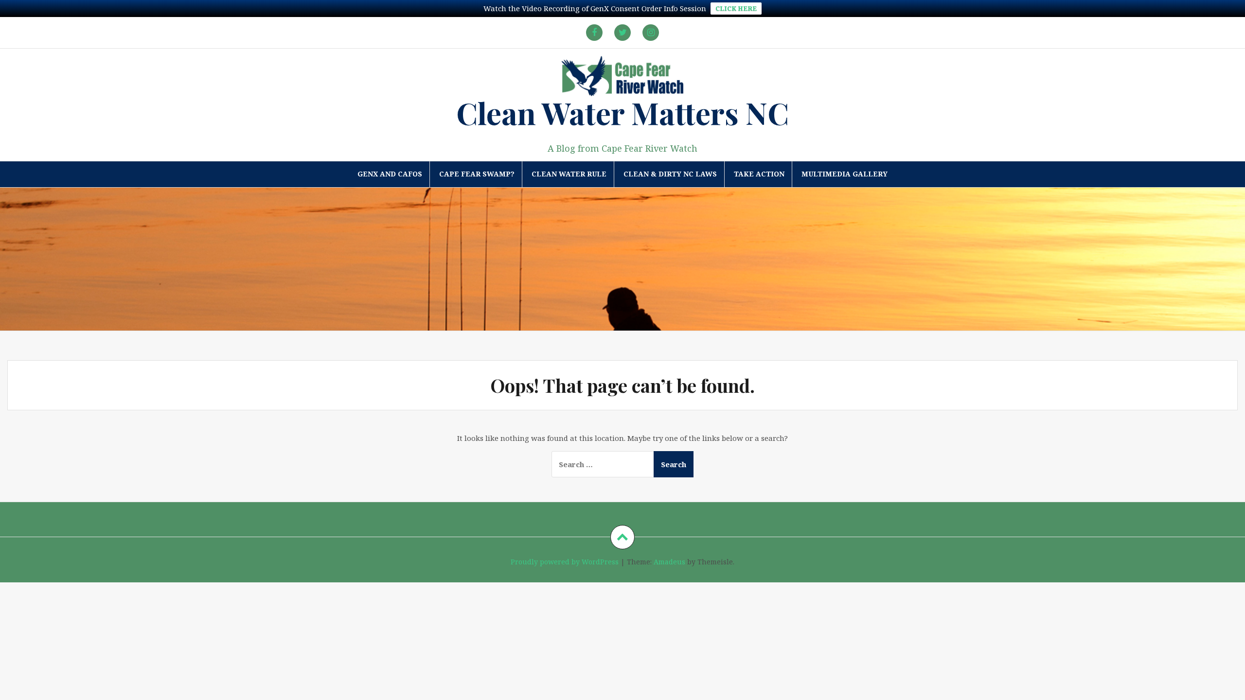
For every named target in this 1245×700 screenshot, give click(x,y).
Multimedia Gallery (844, 173)
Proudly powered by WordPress (565, 561)
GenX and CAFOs (389, 173)
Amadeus (669, 561)
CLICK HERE (736, 8)
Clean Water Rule (569, 173)
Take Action (759, 173)
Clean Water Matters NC (622, 112)
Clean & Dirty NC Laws (670, 173)
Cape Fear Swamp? (477, 173)
